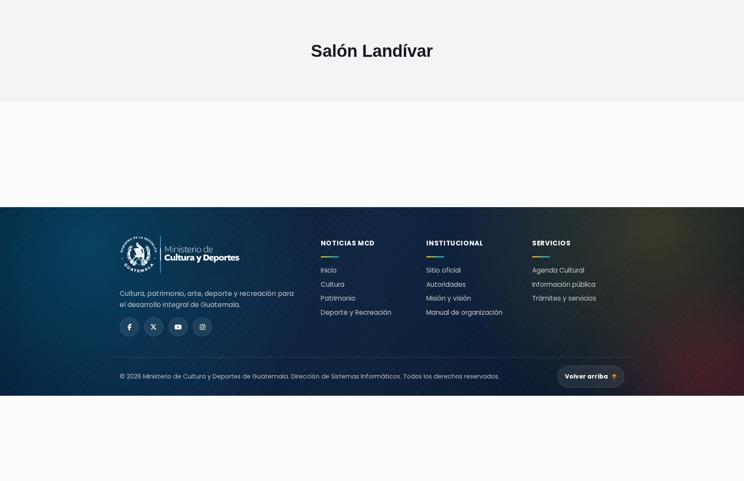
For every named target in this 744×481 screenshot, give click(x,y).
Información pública (563, 284)
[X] (153, 326)
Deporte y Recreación (356, 312)
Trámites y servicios (564, 298)
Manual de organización (464, 312)
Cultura (332, 284)
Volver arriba (591, 377)
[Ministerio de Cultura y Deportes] (210, 254)
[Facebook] (129, 326)
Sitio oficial (443, 270)
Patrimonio (338, 298)
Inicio (329, 270)
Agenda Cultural (558, 270)
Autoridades (446, 284)
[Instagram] (202, 326)
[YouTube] (178, 326)
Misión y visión (448, 298)
